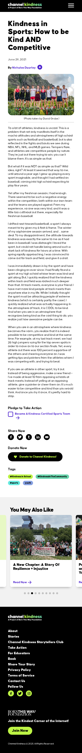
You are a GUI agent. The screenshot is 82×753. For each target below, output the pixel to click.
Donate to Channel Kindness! (38, 456)
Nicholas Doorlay (24, 67)
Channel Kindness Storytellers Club (35, 642)
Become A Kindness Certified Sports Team (42, 413)
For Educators (19, 653)
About (13, 631)
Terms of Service (21, 675)
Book (12, 659)
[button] (25, 593)
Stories (13, 636)
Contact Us (16, 681)
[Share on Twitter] (20, 437)
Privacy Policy (19, 670)
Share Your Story (21, 664)
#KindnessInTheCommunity (52, 476)
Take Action (17, 647)
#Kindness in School (20, 476)
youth (28, 483)
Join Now (20, 731)
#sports (14, 483)
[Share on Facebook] (11, 437)
